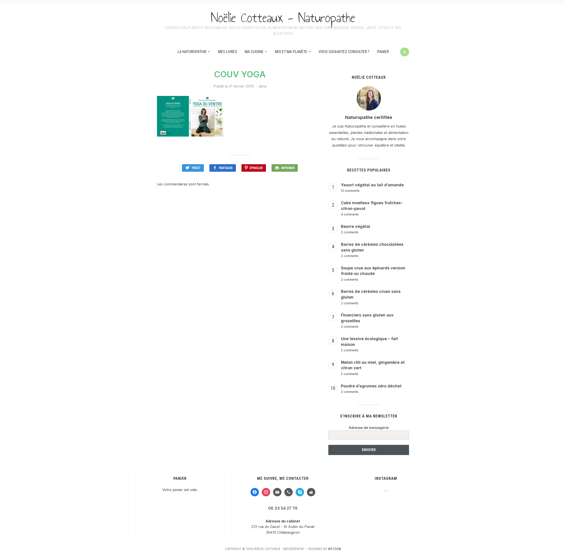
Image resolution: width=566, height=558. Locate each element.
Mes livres (227, 51)
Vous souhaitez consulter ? (344, 51)
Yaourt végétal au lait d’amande (372, 185)
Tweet (196, 168)
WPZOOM (334, 549)
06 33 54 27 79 (282, 508)
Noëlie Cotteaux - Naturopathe (283, 17)
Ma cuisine (254, 51)
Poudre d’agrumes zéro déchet (371, 386)
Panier (383, 51)
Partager (226, 168)
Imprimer (287, 168)
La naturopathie (192, 51)
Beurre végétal (355, 226)
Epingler (256, 168)
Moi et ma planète (291, 51)
